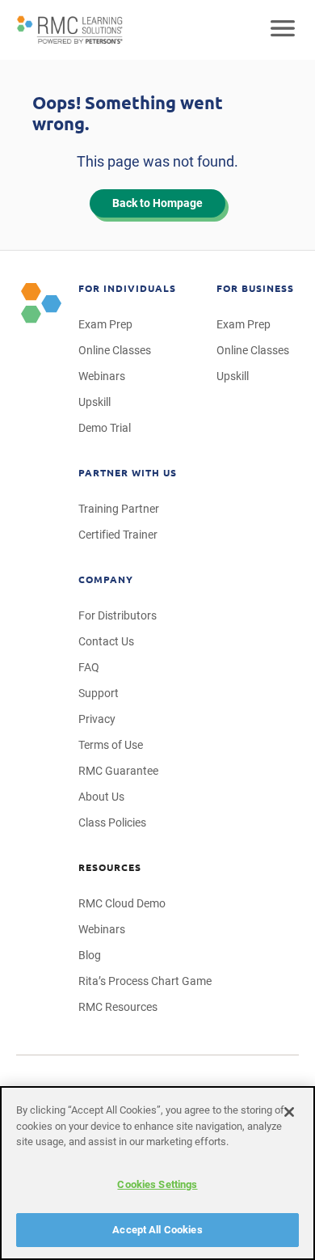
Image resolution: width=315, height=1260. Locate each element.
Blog (89, 955)
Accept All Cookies (157, 1230)
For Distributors (117, 615)
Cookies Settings (157, 1184)
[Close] (289, 1112)
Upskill (94, 401)
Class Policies (112, 822)
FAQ (88, 667)
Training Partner (118, 508)
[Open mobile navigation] (283, 30)
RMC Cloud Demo (122, 903)
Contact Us (106, 641)
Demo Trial (104, 427)
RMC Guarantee (118, 770)
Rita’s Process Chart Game (145, 981)
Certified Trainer (118, 534)
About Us (101, 796)
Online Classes (114, 350)
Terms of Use (110, 744)
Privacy (97, 718)
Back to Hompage (157, 203)
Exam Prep (105, 324)
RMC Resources (118, 1006)
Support (98, 693)
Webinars (101, 376)
